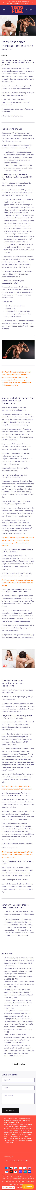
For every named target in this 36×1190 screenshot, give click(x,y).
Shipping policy (24, 1184)
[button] (4, 10)
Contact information (19, 1187)
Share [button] (5, 55)
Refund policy (30, 1181)
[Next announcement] (32, 2)
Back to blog (19, 1064)
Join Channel (9, 1188)
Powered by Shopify (18, 1175)
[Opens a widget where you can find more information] (27, 1186)
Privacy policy (20, 1181)
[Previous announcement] (4, 2)
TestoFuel (10, 1175)
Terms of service (13, 1184)
